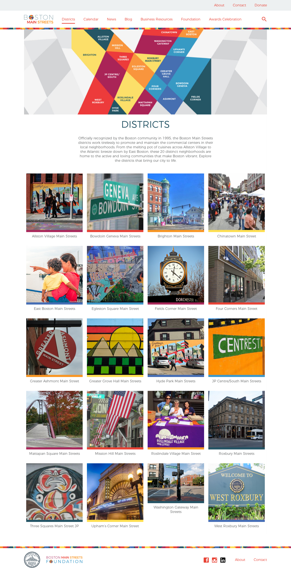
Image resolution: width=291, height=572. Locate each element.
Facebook (206, 560)
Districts (68, 19)
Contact (239, 5)
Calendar (91, 19)
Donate (261, 5)
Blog (128, 19)
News (111, 19)
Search (264, 19)
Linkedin (222, 560)
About (219, 5)
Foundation (190, 19)
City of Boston (32, 560)
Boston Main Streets (38, 19)
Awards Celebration (225, 19)
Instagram (214, 560)
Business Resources (157, 19)
